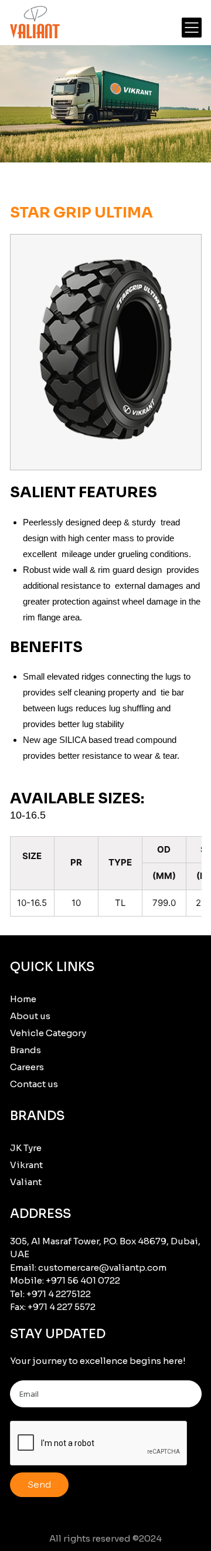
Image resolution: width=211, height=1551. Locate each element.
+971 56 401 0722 (83, 1280)
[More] (192, 28)
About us (30, 1015)
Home (23, 998)
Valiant (26, 1181)
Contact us (34, 1084)
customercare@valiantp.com (102, 1267)
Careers (27, 1067)
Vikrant (26, 1164)
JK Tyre (26, 1147)
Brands (25, 1050)
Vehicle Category (48, 1032)
